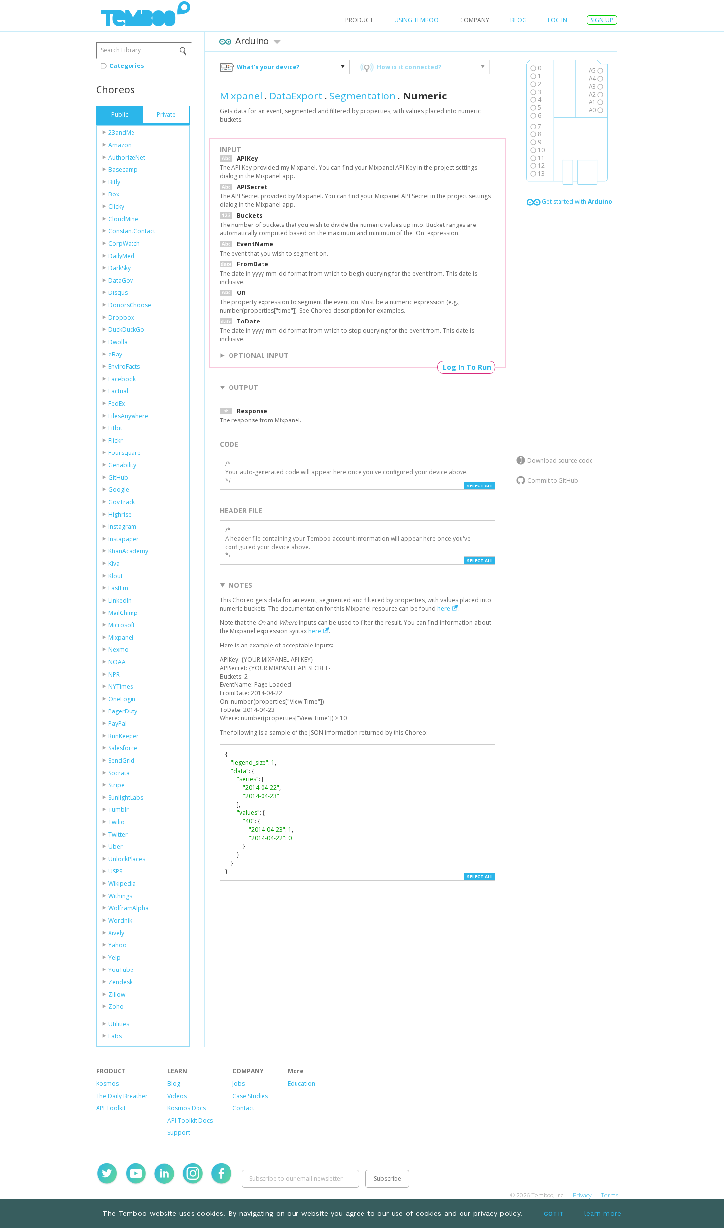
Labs (115, 1036)
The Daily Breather (122, 1096)
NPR (114, 674)
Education (301, 1083)
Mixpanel (120, 637)
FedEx (116, 403)
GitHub (118, 477)
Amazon (120, 145)
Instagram (122, 526)
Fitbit (115, 428)
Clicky (116, 206)
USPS (115, 871)
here (443, 608)
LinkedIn (120, 600)
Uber (115, 846)
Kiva (114, 563)
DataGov (120, 280)
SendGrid (121, 760)
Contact (243, 1108)
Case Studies (250, 1096)
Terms (609, 1195)
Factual (118, 391)
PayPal (117, 723)
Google (118, 489)
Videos (177, 1096)
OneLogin (121, 699)
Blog (518, 20)
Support (178, 1133)
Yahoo (117, 945)
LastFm (118, 588)
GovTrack (121, 502)
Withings (120, 896)
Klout (115, 576)
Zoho (116, 1006)
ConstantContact (131, 231)
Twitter (118, 834)
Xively (116, 933)
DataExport (295, 95)
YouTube (120, 970)
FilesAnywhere (128, 416)
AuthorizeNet (126, 157)
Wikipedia (122, 883)
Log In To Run (467, 367)
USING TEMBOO (417, 20)
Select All (480, 486)
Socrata (119, 773)
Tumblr (118, 810)
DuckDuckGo (126, 329)
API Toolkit (111, 1108)
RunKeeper (123, 736)
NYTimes (120, 686)
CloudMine (123, 219)
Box (113, 194)
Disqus (118, 293)
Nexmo (118, 650)
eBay (115, 354)
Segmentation (362, 95)
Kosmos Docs (186, 1108)
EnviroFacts (124, 366)
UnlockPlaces (126, 859)
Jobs (238, 1083)
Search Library (121, 50)
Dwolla (118, 342)
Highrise (120, 514)
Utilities (118, 1024)
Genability (122, 465)
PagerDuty (122, 711)
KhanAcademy (128, 551)
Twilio (116, 822)
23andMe (121, 133)
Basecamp (123, 169)
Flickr (115, 440)
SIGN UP (602, 20)
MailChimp (123, 613)
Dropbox (121, 317)
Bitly (114, 182)
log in (557, 20)
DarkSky (119, 268)
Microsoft (121, 625)
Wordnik (120, 920)
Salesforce (122, 748)
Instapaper (123, 539)
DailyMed (121, 256)
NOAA (117, 662)
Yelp (114, 957)
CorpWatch (124, 243)
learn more (603, 1213)
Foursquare (124, 453)
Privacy (582, 1195)
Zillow (116, 994)
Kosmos (107, 1083)
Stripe (116, 785)
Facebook (122, 379)
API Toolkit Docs (190, 1120)
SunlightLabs (125, 797)
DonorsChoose (129, 305)
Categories (126, 66)
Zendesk (120, 982)
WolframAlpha (128, 908)
